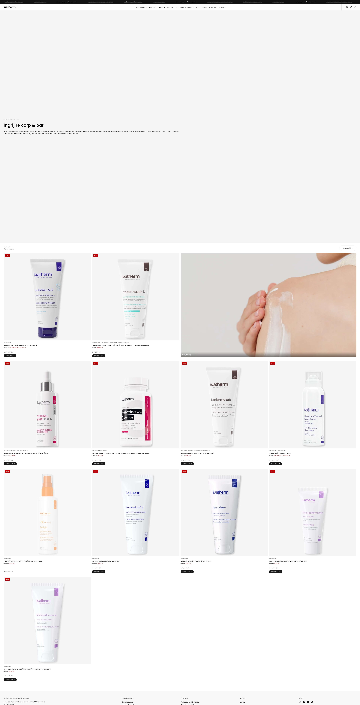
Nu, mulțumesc (180, 378)
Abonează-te (191, 371)
